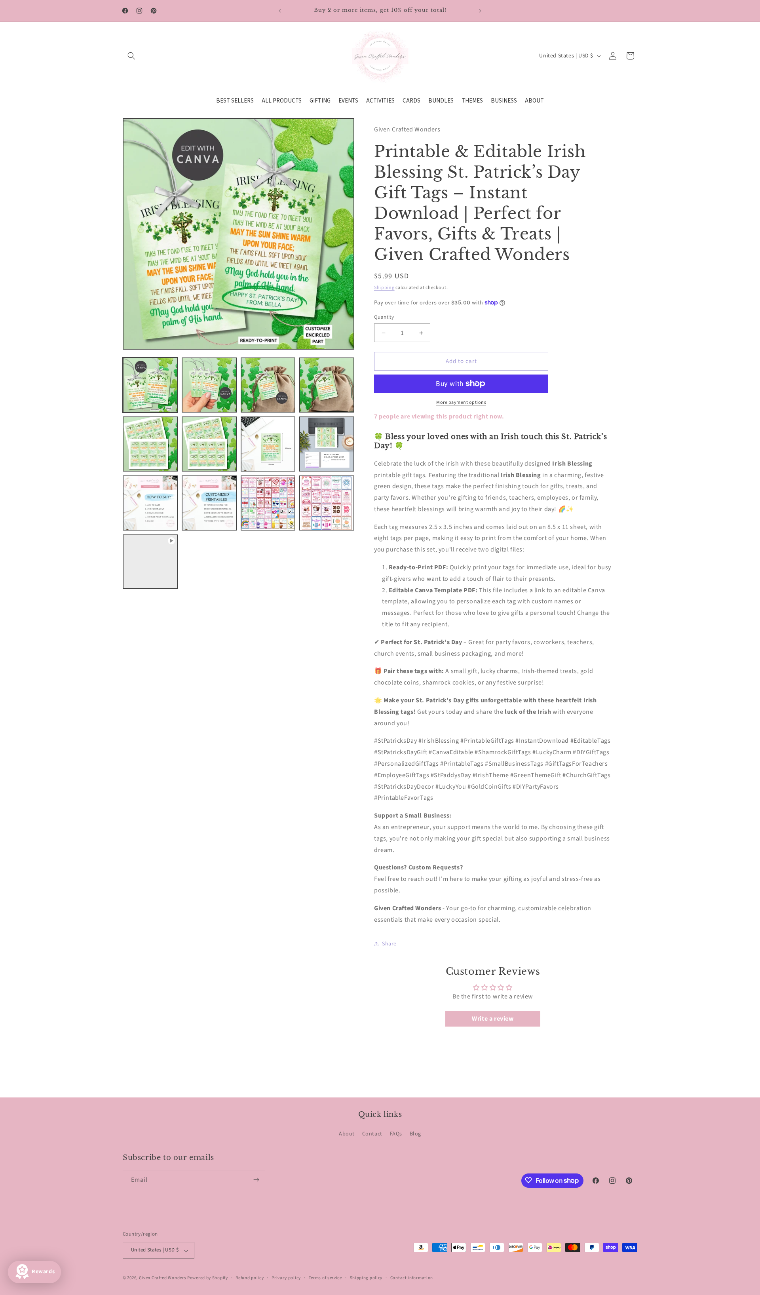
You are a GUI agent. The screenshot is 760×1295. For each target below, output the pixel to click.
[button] (131, 56)
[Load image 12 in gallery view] (326, 503)
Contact (372, 1134)
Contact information (411, 1278)
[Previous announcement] (280, 10)
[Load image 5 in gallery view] (150, 444)
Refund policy (250, 1278)
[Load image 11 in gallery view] (268, 503)
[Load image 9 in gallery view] (150, 503)
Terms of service (325, 1278)
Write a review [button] (492, 1018)
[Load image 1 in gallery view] (150, 385)
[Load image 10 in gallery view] (209, 503)
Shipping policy (366, 1278)
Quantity (384, 317)
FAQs (396, 1134)
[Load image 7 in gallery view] (268, 444)
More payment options (461, 402)
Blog (415, 1134)
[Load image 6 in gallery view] (209, 444)
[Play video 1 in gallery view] (150, 562)
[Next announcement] (480, 10)
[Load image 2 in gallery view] (209, 385)
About (347, 1134)
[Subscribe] (256, 1179)
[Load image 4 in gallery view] (326, 385)
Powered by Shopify (207, 1278)
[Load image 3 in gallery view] (268, 385)
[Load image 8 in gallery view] (326, 444)
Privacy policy (286, 1278)
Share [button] (389, 944)
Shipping (384, 287)
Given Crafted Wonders (162, 1278)
